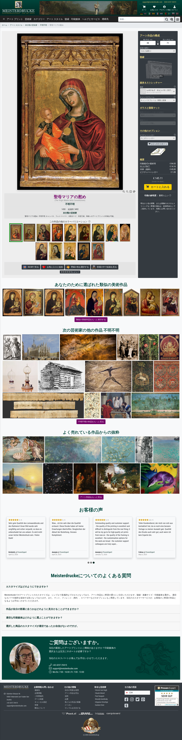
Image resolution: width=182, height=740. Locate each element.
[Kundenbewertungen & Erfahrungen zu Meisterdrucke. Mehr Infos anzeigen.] (167, 695)
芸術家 (28, 19)
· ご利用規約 (38, 696)
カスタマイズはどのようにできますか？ (27, 586)
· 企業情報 (38, 693)
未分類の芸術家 (31, 25)
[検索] (166, 19)
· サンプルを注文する (72, 708)
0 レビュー (75, 272)
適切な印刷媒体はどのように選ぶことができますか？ (34, 617)
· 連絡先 (37, 690)
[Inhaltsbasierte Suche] (171, 19)
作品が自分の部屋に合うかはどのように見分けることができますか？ (42, 609)
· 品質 (66, 699)
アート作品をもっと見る (91, 497)
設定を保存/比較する (158, 144)
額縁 (67, 19)
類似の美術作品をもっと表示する (91, 319)
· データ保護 (38, 699)
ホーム (4, 25)
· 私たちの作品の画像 (72, 702)
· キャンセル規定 (40, 702)
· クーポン (68, 705)
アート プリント (15, 19)
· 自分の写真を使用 (71, 690)
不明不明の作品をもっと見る (91, 421)
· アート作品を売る (71, 693)
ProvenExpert (21, 552)
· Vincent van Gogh (100, 690)
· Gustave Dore (99, 705)
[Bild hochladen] (177, 19)
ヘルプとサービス (91, 19)
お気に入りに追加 (54, 267)
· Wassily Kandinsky (101, 699)
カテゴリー (39, 19)
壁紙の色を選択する (79, 267)
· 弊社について (39, 708)
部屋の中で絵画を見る (106, 267)
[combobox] (158, 51)
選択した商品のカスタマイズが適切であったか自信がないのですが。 (42, 626)
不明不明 (43, 25)
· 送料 (66, 696)
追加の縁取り (145, 48)
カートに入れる (159, 186)
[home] (4, 19)
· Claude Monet (99, 693)
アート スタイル (55, 19)
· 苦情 (36, 705)
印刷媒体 (75, 19)
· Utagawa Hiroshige (101, 702)
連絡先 (105, 19)
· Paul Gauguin (99, 696)
